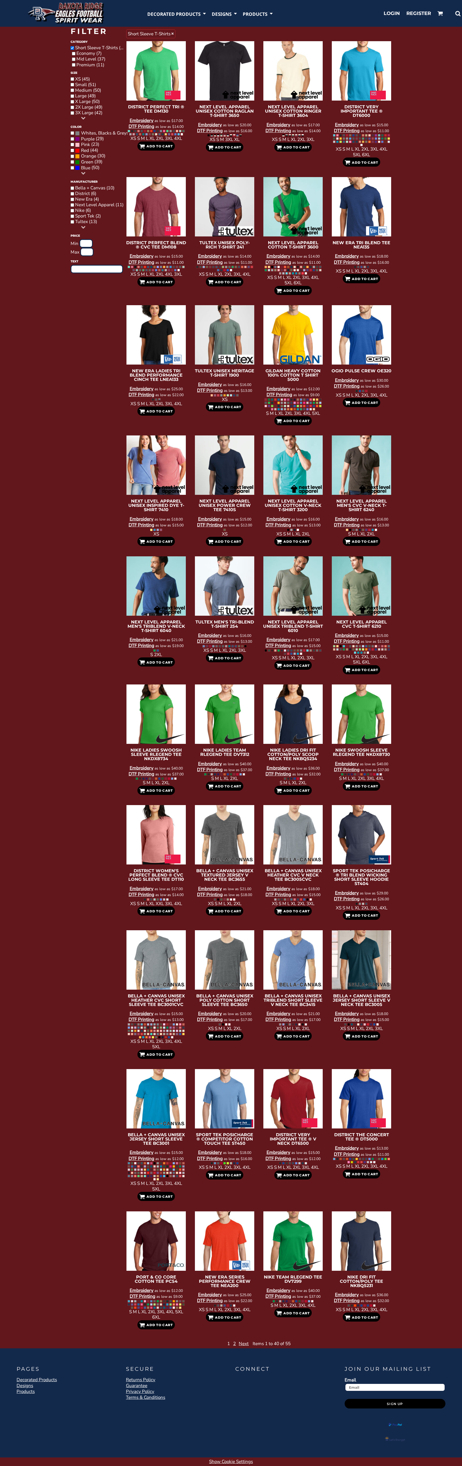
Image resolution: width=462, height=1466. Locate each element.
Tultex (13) (86, 221)
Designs (25, 1386)
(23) (90, 144)
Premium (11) (90, 65)
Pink (85, 144)
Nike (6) (83, 210)
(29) (92, 139)
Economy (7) (89, 53)
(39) (91, 162)
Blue (85, 168)
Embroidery (141, 120)
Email (350, 1380)
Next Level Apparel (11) (99, 205)
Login (392, 13)
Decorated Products (37, 1380)
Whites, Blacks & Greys (105, 133)
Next (244, 1344)
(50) (90, 168)
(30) (93, 156)
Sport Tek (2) (88, 216)
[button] (177, 13)
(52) (104, 133)
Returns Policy (140, 1380)
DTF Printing (141, 126)
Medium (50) (88, 90)
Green (87, 162)
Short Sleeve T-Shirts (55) (101, 48)
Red (85, 150)
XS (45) (82, 79)
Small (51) (85, 84)
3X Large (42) (88, 113)
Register (418, 13)
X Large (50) (87, 101)
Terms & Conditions (145, 1397)
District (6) (85, 193)
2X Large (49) (88, 107)
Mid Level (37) (90, 59)
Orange (88, 156)
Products (26, 1391)
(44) (89, 150)
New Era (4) (87, 199)
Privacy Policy (140, 1391)
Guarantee (136, 1386)
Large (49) (85, 96)
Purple (88, 139)
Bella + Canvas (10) (94, 188)
